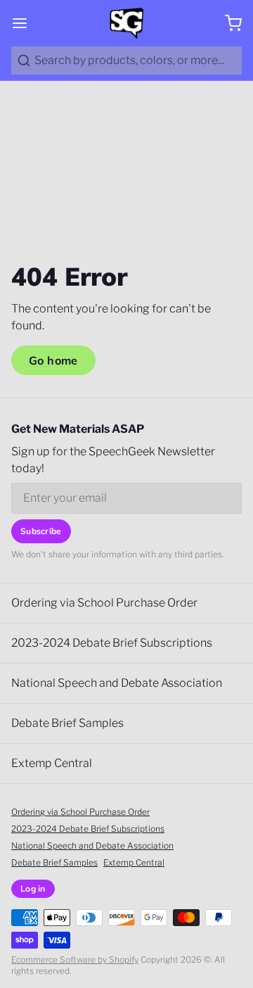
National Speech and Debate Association (116, 683)
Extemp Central (51, 763)
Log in (33, 888)
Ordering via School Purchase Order (104, 602)
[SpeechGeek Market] (126, 23)
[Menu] (25, 23)
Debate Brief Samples (67, 723)
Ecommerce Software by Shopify (74, 959)
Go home (53, 360)
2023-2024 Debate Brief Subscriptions (111, 643)
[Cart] (228, 23)
